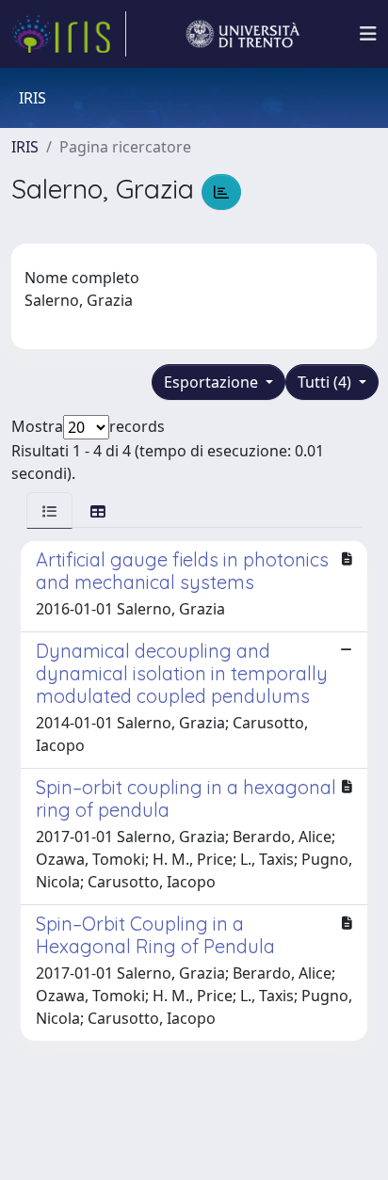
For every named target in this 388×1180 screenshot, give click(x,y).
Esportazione (213, 382)
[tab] (49, 510)
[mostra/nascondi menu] (368, 33)
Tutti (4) (326, 382)
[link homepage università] (243, 33)
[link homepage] (68, 33)
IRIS (25, 146)
